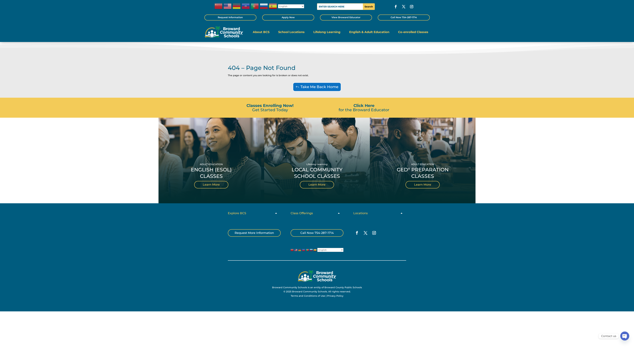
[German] (237, 6)
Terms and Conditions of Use (308, 295)
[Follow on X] (403, 6)
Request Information (230, 17)
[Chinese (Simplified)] (218, 6)
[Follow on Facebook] (395, 6)
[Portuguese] (255, 6)
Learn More (211, 184)
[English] (228, 6)
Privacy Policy (335, 295)
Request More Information (254, 233)
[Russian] (264, 6)
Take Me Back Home (319, 87)
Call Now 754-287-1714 (404, 17)
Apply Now (288, 17)
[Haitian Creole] (246, 6)
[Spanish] (273, 6)
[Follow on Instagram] (411, 6)
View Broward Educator (346, 17)
